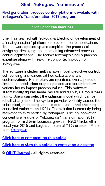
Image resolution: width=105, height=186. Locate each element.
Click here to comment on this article (34, 138)
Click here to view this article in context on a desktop (48, 145)
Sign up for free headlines (52, 27)
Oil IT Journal (18, 153)
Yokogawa (19, 130)
